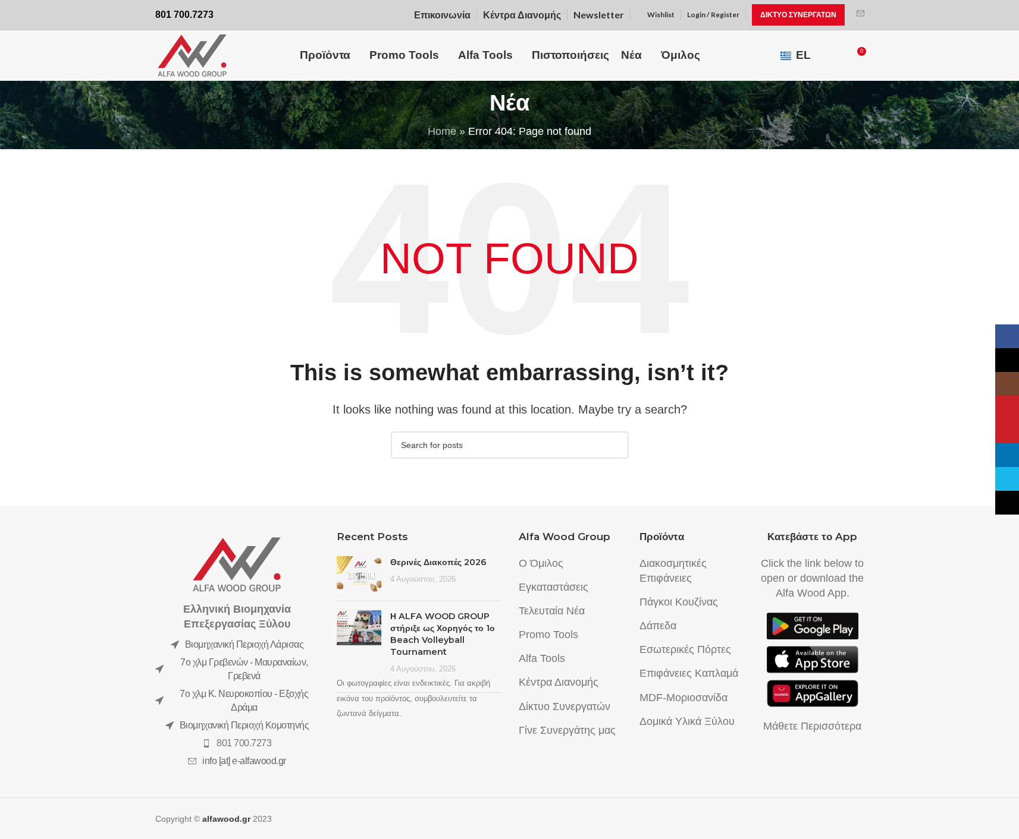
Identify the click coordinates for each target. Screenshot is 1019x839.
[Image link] (236, 563)
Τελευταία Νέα (552, 611)
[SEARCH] (615, 445)
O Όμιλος (541, 563)
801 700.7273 (244, 743)
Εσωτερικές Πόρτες (685, 649)
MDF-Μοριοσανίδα (683, 698)
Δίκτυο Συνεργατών (564, 706)
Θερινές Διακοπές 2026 (438, 562)
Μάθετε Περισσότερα (812, 726)
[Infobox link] (860, 15)
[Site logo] (192, 55)
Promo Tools (548, 635)
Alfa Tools (542, 658)
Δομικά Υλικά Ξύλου (687, 721)
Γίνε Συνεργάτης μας (567, 730)
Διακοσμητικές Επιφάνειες (673, 570)
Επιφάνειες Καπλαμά (688, 673)
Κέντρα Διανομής (558, 682)
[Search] (834, 56)
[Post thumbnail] (359, 574)
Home (442, 131)
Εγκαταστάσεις (553, 587)
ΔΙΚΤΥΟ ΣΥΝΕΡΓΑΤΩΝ (798, 15)
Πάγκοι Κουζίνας (678, 602)
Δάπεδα (657, 626)
